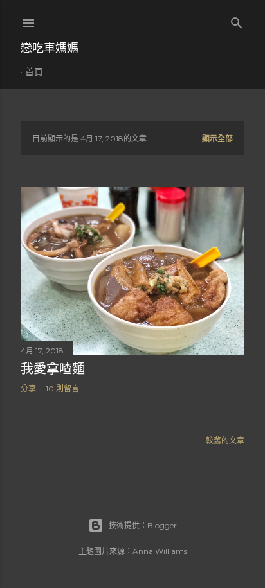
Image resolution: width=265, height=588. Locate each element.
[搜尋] (236, 20)
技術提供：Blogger (143, 525)
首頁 (34, 72)
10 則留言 (62, 388)
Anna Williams (159, 551)
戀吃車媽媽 (49, 47)
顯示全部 (217, 138)
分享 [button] (28, 388)
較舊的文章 (225, 440)
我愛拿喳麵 (53, 369)
